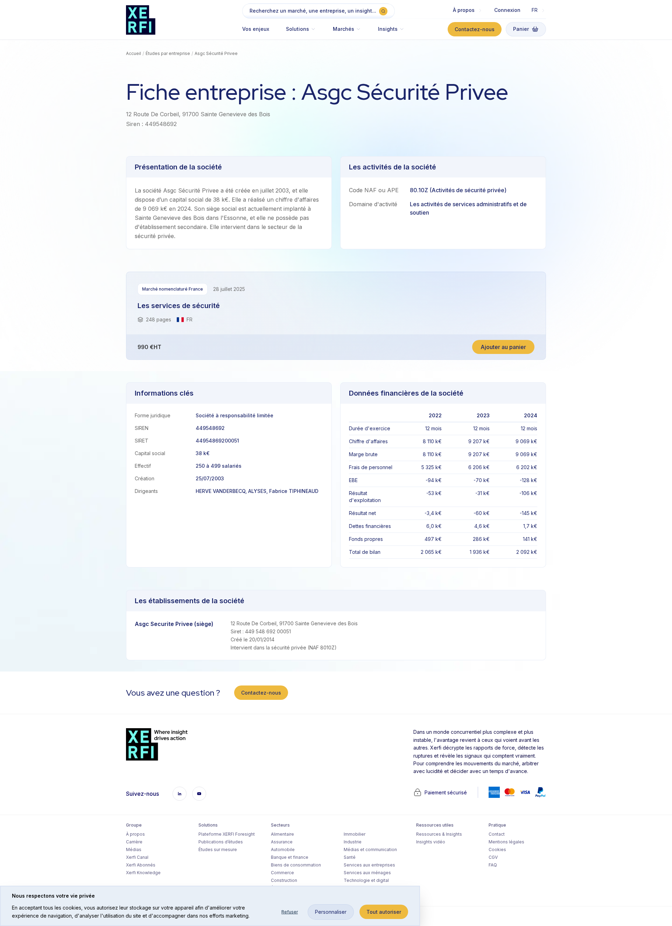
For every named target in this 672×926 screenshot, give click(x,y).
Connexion (507, 10)
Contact (497, 834)
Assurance (282, 841)
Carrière (134, 841)
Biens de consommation (296, 865)
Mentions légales (506, 841)
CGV (493, 857)
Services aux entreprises (369, 865)
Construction (284, 880)
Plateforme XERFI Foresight (226, 834)
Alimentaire (282, 834)
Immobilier (354, 834)
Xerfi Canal (137, 857)
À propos (135, 834)
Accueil (133, 53)
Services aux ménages (367, 872)
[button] (301, 32)
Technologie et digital (366, 880)
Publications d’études (220, 841)
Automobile (283, 849)
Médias (133, 849)
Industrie (353, 841)
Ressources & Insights (439, 834)
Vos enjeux (255, 29)
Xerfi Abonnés (140, 865)
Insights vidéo (430, 841)
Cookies (497, 849)
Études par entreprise (168, 53)
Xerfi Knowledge (143, 872)
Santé (350, 857)
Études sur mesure (217, 849)
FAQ (493, 865)
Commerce (282, 872)
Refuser (289, 911)
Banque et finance (289, 857)
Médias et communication (370, 849)
